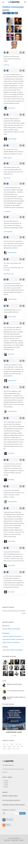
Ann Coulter (11, 592)
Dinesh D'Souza (12, 380)
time (16, 744)
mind (14, 746)
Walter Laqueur (8, 157)
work (18, 746)
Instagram (6, 782)
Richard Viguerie (12, 411)
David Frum (7, 178)
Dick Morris (11, 354)
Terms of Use (7, 840)
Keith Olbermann (12, 501)
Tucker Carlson (12, 317)
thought (9, 748)
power (4, 746)
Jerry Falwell (11, 565)
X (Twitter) (6, 784)
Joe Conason (7, 211)
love (8, 744)
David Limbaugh (12, 139)
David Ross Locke (8, 273)
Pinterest (6, 786)
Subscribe (22, 813)
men (14, 748)
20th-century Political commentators (13, 650)
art (21, 746)
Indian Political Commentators (11, 642)
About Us (21, 840)
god (20, 744)
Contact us (5, 772)
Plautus (24, 613)
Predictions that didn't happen (14, 684)
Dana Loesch (11, 108)
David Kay (6, 65)
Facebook (6, 780)
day (17, 748)
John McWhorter (8, 231)
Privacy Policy (15, 840)
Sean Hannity (11, 541)
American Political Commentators (12, 636)
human (9, 746)
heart (4, 748)
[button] (25, 1)
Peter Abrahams (12, 252)
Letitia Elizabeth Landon (14, 732)
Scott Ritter (11, 453)
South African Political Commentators (13, 639)
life (4, 744)
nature (12, 744)
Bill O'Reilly (11, 479)
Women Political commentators (11, 629)
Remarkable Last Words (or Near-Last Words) (14, 804)
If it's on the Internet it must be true (15, 690)
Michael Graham (12, 299)
